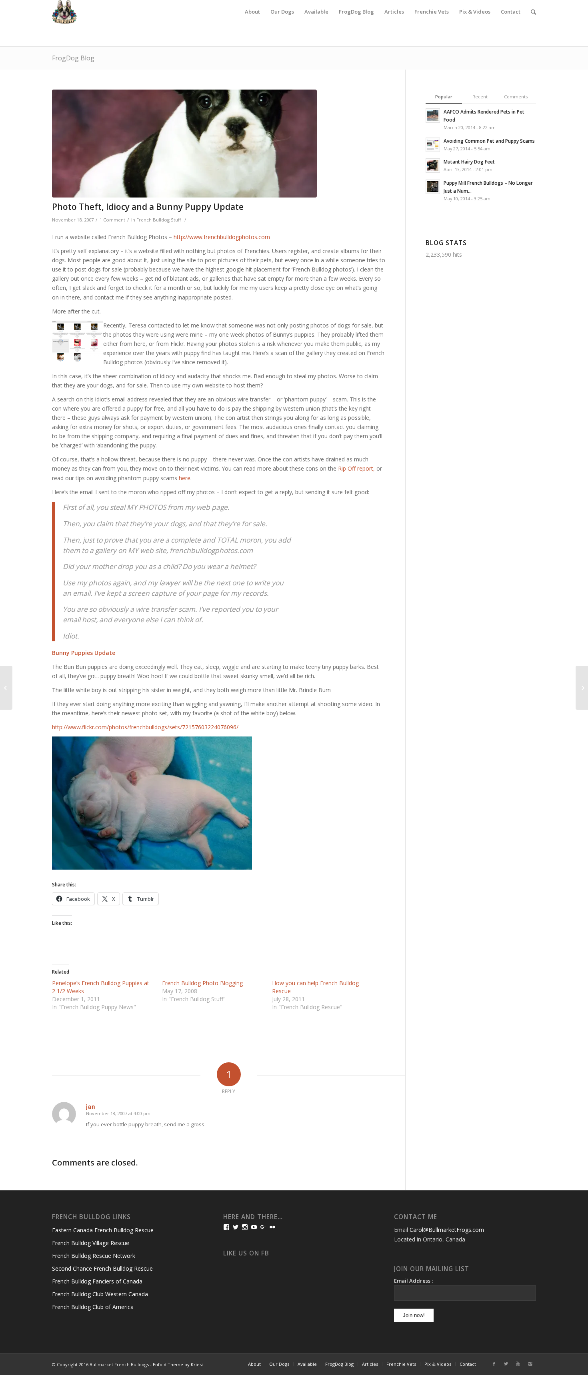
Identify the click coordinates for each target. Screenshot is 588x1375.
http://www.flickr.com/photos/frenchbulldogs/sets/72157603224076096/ (145, 727)
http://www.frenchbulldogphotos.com (222, 237)
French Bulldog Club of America (93, 1307)
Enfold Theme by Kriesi (178, 1364)
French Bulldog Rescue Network (93, 1255)
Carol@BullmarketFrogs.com (447, 1229)
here (184, 478)
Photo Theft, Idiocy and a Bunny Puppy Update (148, 206)
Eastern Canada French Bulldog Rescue (103, 1230)
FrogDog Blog (73, 58)
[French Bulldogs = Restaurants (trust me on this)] (582, 688)
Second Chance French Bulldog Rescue (102, 1268)
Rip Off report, (356, 468)
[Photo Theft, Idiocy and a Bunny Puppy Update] (218, 144)
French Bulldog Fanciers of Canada (97, 1281)
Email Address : (413, 1280)
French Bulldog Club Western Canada (100, 1294)
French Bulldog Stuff (158, 220)
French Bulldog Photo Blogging (202, 983)
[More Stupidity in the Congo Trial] (6, 688)
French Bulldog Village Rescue (90, 1243)
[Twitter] (506, 1364)
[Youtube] (518, 1364)
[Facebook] (494, 1364)
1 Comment (112, 220)
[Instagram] (530, 1364)
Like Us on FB (246, 1253)
